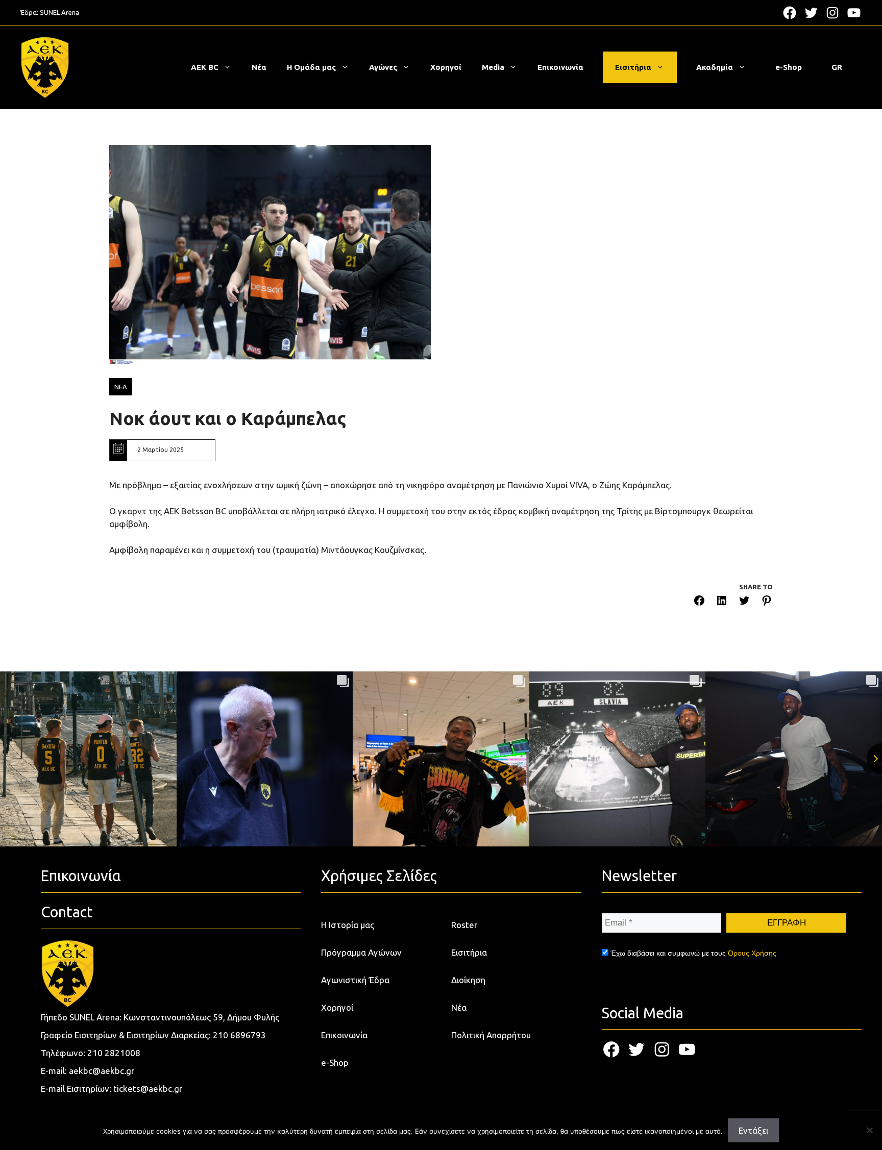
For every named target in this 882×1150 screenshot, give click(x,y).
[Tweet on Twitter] (744, 602)
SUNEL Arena (59, 12)
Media (493, 67)
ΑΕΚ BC (204, 67)
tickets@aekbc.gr (147, 1088)
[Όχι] (869, 1130)
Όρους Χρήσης (752, 953)
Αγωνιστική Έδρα (355, 980)
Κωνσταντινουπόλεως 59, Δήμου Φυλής (201, 1017)
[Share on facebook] (699, 602)
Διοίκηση (468, 980)
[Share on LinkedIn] (722, 602)
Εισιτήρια (633, 67)
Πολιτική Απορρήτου (491, 1035)
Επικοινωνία (560, 67)
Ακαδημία (714, 67)
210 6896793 (239, 1035)
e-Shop (788, 67)
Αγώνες (383, 67)
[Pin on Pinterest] (767, 602)
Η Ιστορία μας (347, 925)
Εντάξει (753, 1130)
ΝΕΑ (120, 386)
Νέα (259, 67)
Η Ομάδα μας (311, 67)
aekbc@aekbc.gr (101, 1071)
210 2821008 (113, 1053)
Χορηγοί (445, 67)
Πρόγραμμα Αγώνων (361, 952)
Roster (464, 925)
